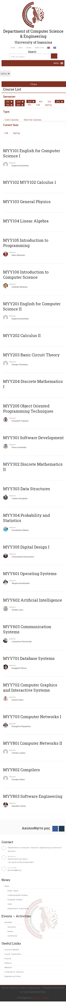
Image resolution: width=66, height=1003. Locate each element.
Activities (8, 922)
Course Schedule (11, 949)
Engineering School (12, 976)
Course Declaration (12, 954)
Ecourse (7, 958)
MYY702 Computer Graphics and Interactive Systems (30, 687)
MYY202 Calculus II (22, 335)
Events (10, 931)
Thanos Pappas (40, 997)
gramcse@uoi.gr (15, 870)
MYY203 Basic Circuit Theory (31, 354)
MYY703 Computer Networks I (32, 716)
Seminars (12, 926)
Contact (28, 47)
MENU (4, 73)
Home (13, 47)
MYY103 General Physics (27, 201)
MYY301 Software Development (33, 437)
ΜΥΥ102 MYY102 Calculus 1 (29, 182)
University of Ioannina (13, 971)
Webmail (8, 967)
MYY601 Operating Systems (30, 573)
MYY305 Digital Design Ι (26, 547)
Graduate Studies (15, 899)
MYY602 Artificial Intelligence (32, 600)
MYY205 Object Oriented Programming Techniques (28, 408)
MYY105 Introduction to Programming (25, 243)
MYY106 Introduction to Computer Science (26, 274)
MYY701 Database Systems (29, 658)
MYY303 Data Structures (26, 488)
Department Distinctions (18, 908)
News (6, 886)
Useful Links (39, 47)
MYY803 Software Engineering (32, 796)
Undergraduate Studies (18, 895)
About (20, 47)
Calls (10, 904)
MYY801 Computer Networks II (32, 743)
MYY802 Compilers (21, 769)
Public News (13, 890)
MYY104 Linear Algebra (26, 220)
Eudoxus (7, 962)
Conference (12, 935)
